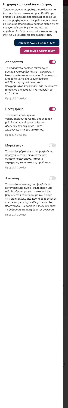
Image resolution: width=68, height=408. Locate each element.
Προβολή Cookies (16, 98)
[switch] (52, 62)
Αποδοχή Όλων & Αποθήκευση (37, 42)
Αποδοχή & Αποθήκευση (39, 50)
